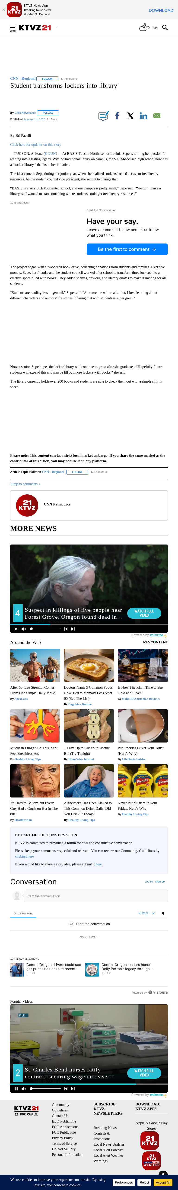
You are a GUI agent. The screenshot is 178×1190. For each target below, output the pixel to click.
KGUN (50, 153)
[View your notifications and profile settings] (163, 913)
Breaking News (105, 1128)
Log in (149, 881)
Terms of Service (64, 1143)
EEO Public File (64, 1121)
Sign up (160, 881)
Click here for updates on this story (35, 144)
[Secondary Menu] (16, 27)
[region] (89, 937)
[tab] (23, 913)
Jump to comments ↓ (25, 484)
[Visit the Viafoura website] (158, 992)
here (98, 864)
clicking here (24, 856)
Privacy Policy (62, 1138)
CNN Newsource (25, 112)
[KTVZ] (38, 27)
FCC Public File (64, 1132)
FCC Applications (65, 1127)
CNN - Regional (53, 472)
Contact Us (60, 1116)
